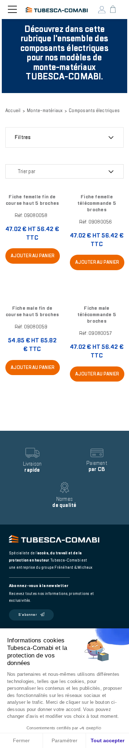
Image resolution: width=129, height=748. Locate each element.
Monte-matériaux (44, 110)
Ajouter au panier (32, 256)
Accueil (13, 110)
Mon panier (112, 9)
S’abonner (27, 614)
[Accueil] (57, 10)
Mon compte (102, 9)
